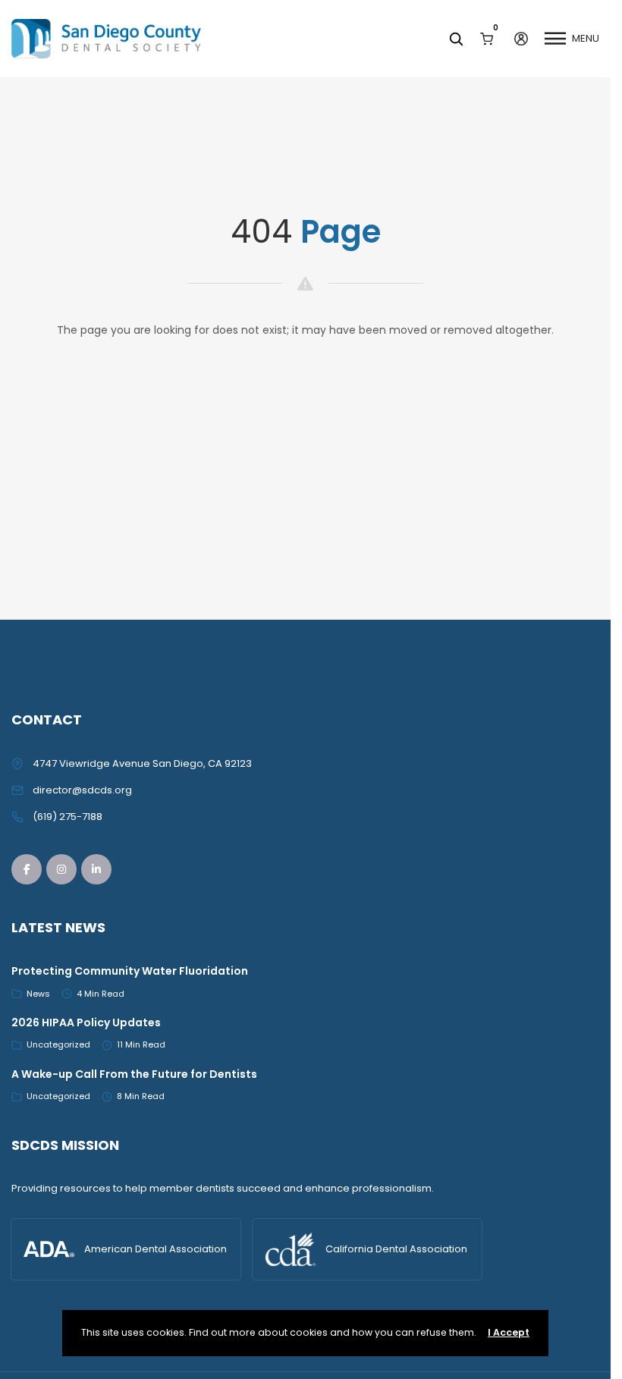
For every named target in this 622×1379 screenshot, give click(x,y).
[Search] (456, 38)
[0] (486, 38)
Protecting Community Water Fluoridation (129, 970)
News (38, 994)
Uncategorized (58, 1044)
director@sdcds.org (82, 790)
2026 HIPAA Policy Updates (86, 1022)
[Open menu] (555, 38)
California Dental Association (396, 1249)
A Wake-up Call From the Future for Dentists (134, 1074)
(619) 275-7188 (67, 816)
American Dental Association (155, 1249)
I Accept (508, 1332)
